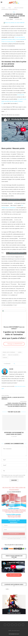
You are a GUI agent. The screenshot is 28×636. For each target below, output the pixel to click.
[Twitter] (8, 625)
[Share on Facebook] (16, 363)
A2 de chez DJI (20, 94)
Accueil (3, 7)
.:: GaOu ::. (7, 589)
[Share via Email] (23, 363)
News (10, 7)
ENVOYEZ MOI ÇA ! (14, 533)
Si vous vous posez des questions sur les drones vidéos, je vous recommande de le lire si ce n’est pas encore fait (14, 39)
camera (19, 352)
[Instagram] (12, 625)
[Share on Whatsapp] (21, 363)
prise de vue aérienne (13, 354)
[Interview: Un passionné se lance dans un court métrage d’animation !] (14, 422)
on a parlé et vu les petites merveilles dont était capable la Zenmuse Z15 (14, 101)
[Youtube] (19, 625)
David (11, 19)
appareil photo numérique (9, 352)
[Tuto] (14, 595)
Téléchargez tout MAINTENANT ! (15, 343)
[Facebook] (5, 625)
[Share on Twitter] (18, 363)
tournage (5, 357)
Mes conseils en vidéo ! (15, 575)
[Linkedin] (16, 625)
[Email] (23, 625)
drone (4, 354)
